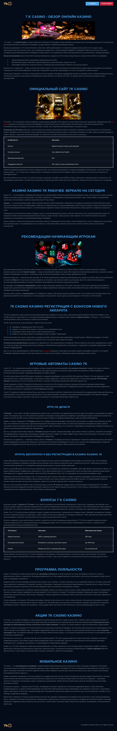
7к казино (46, 351)
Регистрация (107, 3)
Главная (92, 3)
